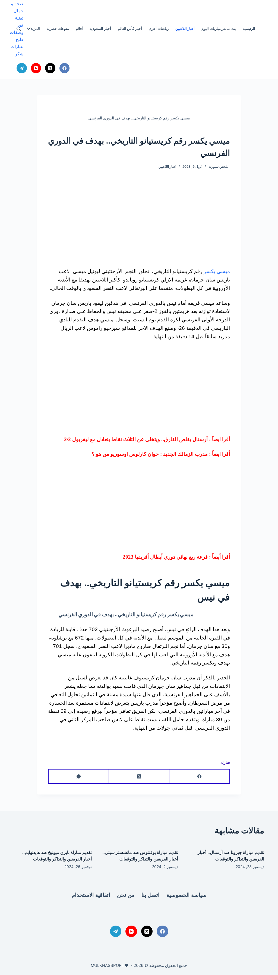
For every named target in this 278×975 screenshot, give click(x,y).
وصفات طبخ (16, 36)
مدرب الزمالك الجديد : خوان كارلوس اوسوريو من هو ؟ (150, 454)
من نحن (126, 895)
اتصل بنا (150, 895)
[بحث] (19, 29)
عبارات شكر (17, 50)
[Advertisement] (139, 220)
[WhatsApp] (78, 777)
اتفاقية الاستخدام (91, 895)
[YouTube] (36, 68)
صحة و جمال (17, 7)
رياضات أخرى (159, 28)
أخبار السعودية (100, 28)
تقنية (19, 18)
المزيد (35, 28)
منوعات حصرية (58, 28)
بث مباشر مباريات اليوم (218, 28)
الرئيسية (249, 28)
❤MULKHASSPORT (109, 965)
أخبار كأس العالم (130, 28)
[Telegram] (22, 68)
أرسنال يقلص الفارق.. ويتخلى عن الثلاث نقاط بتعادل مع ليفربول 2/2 (136, 439)
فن (20, 25)
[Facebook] (64, 68)
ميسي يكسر (217, 271)
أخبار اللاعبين (185, 28)
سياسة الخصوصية (186, 895)
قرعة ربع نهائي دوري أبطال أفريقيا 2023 (165, 557)
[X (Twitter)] (50, 68)
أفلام (79, 28)
